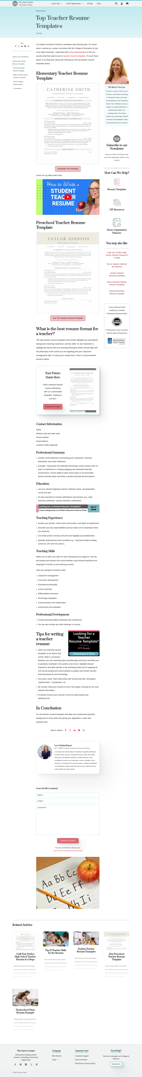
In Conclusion (17, 88)
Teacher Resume (41, 11)
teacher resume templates (74, 56)
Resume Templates (116, 209)
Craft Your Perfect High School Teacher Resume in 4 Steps (117, 274)
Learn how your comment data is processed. (68, 850)
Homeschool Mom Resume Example (116, 311)
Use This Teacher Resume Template (68, 318)
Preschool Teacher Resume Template (18, 69)
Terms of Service (81, 1060)
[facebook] (15, 1065)
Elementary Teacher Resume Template (19, 62)
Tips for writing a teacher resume (18, 83)
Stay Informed (113, 166)
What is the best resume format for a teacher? (20, 76)
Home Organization (73, 3)
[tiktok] (37, 1065)
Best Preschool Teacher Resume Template (117, 303)
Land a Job (55, 3)
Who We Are (56, 1056)
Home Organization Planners (117, 251)
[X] (18, 46)
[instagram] (26, 1065)
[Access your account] (122, 3)
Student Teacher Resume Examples (117, 294)
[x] (31, 1065)
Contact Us (116, 1064)
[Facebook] (15, 46)
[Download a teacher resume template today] (67, 508)
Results (90, 3)
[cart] (127, 3)
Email (107, 154)
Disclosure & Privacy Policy (85, 1063)
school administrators (77, 52)
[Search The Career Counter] (116, 3)
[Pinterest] (25, 46)
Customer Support (81, 1056)
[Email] (28, 46)
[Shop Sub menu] (58, 1060)
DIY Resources (117, 229)
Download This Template (68, 169)
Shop (99, 3)
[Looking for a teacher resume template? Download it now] (83, 643)
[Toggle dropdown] (61, 3)
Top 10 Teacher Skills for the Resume (117, 285)
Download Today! (52, 407)
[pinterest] (21, 1065)
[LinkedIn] (21, 46)
